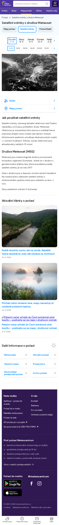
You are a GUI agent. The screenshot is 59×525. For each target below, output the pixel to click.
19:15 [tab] (18, 48)
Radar (14, 11)
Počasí (4, 11)
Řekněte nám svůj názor (41, 507)
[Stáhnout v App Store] (13, 492)
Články (39, 11)
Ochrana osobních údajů (42, 414)
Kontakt (34, 401)
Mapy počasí (26, 11)
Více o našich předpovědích (17, 464)
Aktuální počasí (41, 354)
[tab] (12, 41)
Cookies (7, 507)
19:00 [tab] (11, 48)
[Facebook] (32, 486)
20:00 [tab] (39, 48)
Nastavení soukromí (21, 507)
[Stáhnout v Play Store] (13, 483)
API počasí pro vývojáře (14, 422)
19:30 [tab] (25, 48)
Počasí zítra (39, 364)
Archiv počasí (40, 373)
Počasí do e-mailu (12, 408)
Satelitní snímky (27, 29)
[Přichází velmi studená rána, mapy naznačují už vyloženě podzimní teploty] (29, 281)
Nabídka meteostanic (13, 413)
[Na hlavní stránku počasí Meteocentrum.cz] (6, 4)
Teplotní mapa (11, 364)
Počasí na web (10, 417)
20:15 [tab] (46, 48)
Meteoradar (10, 354)
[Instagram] (39, 486)
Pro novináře (36, 410)
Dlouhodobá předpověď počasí (13, 373)
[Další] (54, 40)
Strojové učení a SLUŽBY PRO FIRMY (20, 427)
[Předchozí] (4, 40)
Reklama (35, 405)
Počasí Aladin (45, 29)
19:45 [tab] (32, 48)
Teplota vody (51, 11)
